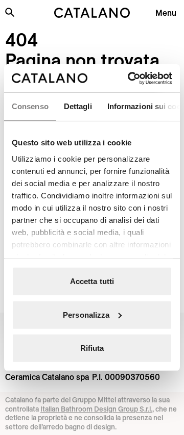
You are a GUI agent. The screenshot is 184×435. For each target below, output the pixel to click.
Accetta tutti (92, 281)
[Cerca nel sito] (9, 12)
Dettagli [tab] (78, 106)
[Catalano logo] (92, 13)
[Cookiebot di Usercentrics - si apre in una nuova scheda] (129, 78)
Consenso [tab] (30, 106)
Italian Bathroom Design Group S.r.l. (96, 409)
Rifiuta (92, 348)
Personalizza (86, 314)
